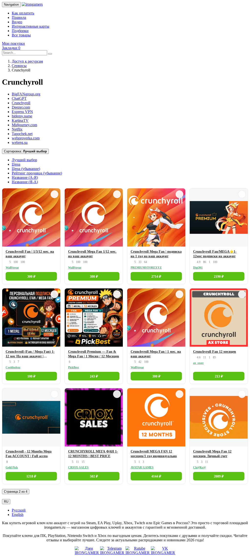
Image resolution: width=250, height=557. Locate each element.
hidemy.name (22, 116)
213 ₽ (219, 376)
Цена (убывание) (26, 169)
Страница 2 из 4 (15, 491)
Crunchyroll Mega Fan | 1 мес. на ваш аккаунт (156, 354)
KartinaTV (20, 120)
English (17, 514)
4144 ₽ (156, 476)
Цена (16, 164)
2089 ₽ (219, 476)
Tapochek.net (22, 134)
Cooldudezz (13, 367)
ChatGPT (19, 98)
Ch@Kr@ (199, 467)
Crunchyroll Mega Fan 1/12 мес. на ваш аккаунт (92, 254)
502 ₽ (94, 476)
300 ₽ (31, 276)
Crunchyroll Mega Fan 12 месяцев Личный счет (212, 454)
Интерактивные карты (30, 26)
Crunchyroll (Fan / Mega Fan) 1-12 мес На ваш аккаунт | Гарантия (30, 354)
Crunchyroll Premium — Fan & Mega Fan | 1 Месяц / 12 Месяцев (93, 354)
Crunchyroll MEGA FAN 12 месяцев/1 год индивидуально (154, 454)
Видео (17, 22)
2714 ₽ (156, 276)
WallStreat (12, 267)
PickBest (73, 367)
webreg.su (20, 142)
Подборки (20, 31)
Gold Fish (12, 467)
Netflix (17, 129)
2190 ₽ (219, 276)
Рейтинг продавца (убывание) (37, 173)
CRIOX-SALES (78, 467)
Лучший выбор (24, 160)
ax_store (198, 363)
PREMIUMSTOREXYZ (146, 267)
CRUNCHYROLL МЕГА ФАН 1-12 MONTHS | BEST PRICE (93, 454)
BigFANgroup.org (26, 94)
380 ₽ (94, 276)
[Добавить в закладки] (54, 194)
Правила (19, 17)
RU (6, 501)
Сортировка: (25, 151)
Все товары (21, 35)
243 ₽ (94, 376)
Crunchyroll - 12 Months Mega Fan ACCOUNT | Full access (29, 454)
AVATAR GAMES (142, 467)
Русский (19, 510)
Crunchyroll (21, 103)
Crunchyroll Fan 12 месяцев (214, 351)
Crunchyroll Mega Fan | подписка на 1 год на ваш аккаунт (156, 254)
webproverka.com (26, 138)
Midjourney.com (24, 125)
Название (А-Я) (25, 177)
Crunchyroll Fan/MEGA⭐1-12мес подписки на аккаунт (215, 254)
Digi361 (198, 267)
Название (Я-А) (25, 182)
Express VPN (22, 112)
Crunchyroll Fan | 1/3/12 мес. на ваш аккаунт (30, 254)
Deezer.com (21, 107)
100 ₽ (31, 376)
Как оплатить (23, 13)
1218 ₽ (31, 476)
